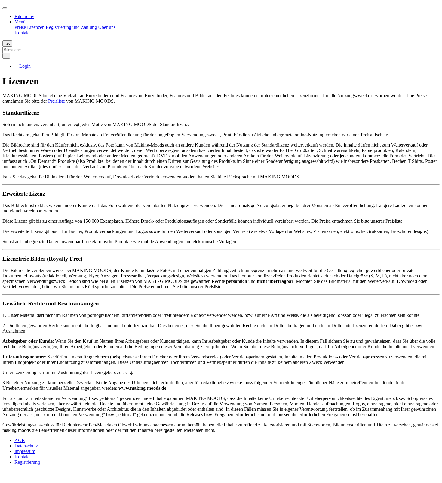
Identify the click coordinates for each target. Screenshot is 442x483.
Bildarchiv (24, 16)
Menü (20, 21)
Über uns (106, 27)
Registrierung (27, 462)
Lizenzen (36, 27)
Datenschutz (26, 445)
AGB (19, 440)
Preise (20, 27)
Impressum (24, 451)
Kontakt (22, 32)
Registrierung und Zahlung (72, 27)
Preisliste (56, 101)
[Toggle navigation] (4, 8)
